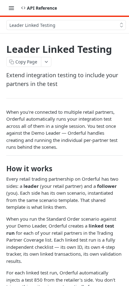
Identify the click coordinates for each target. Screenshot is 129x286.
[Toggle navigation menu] (11, 8)
